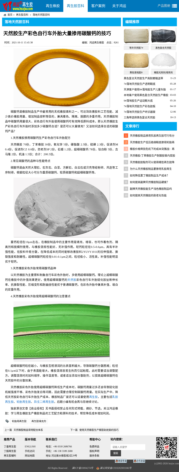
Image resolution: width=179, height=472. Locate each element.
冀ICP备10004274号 (82, 468)
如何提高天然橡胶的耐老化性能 (148, 195)
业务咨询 (140, 461)
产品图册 (164, 6)
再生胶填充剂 (38, 421)
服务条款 (94, 455)
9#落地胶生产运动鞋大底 (138, 100)
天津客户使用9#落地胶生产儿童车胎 (145, 89)
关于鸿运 (119, 6)
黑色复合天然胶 (163, 48)
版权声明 (94, 451)
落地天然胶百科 (41, 14)
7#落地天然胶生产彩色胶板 (139, 106)
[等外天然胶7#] (136, 43)
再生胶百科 (75, 6)
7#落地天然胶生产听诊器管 (139, 111)
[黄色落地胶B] (136, 68)
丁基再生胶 (10, 446)
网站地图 (30, 455)
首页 (10, 14)
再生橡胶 (53, 6)
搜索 (115, 453)
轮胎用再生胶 (19, 421)
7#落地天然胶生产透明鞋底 (139, 84)
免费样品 (94, 446)
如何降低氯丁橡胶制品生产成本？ (149, 175)
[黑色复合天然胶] (163, 43)
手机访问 (30, 451)
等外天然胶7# (136, 48)
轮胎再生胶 (24, 401)
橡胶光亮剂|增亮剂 (163, 72)
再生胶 (93, 396)
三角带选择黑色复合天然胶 (139, 117)
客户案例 (98, 6)
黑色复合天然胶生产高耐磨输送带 (143, 78)
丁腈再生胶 (10, 451)
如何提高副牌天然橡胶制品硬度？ (149, 182)
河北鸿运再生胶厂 (22, 6)
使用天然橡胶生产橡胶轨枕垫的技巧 (99, 430)
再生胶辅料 (10, 455)
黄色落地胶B (136, 72)
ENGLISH (30, 446)
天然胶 (71, 279)
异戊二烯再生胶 (44, 401)
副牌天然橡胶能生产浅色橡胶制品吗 (151, 188)
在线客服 (122, 461)
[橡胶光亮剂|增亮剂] (163, 68)
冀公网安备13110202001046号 (115, 468)
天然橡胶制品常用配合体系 (28, 430)
